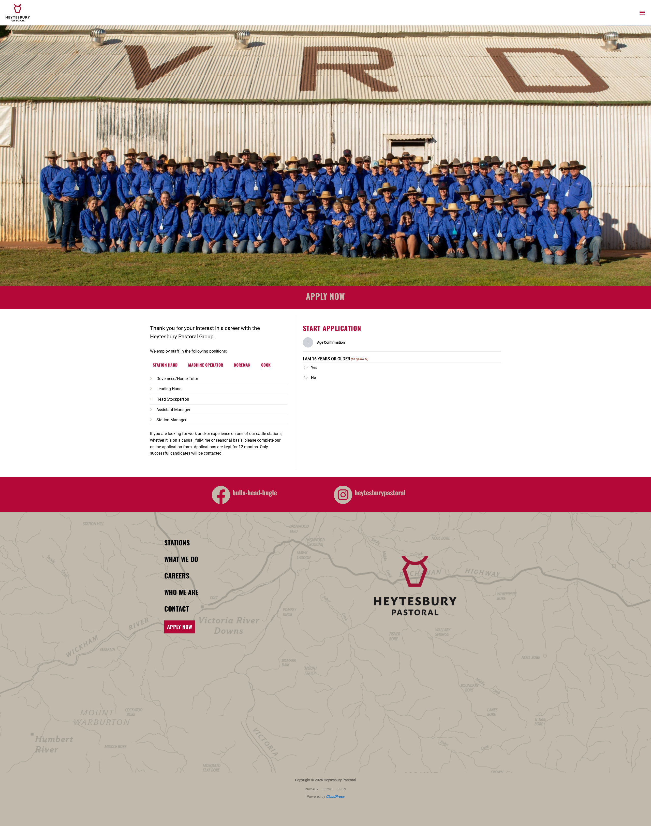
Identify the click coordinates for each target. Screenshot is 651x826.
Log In (341, 789)
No (313, 377)
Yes (314, 367)
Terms (327, 789)
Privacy (311, 789)
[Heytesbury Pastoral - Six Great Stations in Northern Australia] (32, 12)
